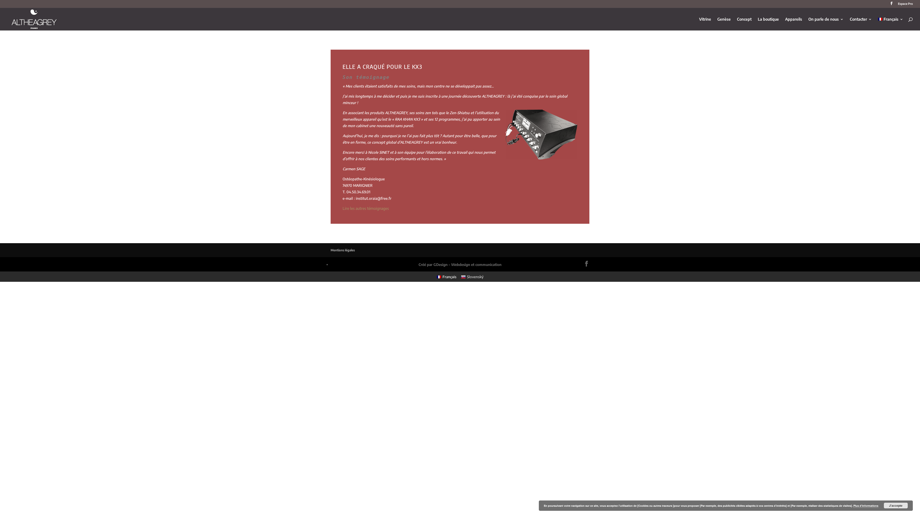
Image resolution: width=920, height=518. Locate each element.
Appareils (793, 20)
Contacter (858, 20)
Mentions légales (343, 250)
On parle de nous (823, 20)
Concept (744, 20)
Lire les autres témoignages (366, 208)
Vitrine (705, 20)
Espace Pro (905, 4)
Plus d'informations (865, 505)
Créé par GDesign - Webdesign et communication (460, 264)
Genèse (724, 20)
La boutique (768, 20)
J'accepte (896, 505)
